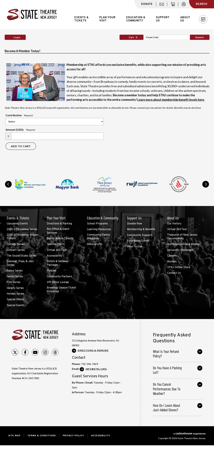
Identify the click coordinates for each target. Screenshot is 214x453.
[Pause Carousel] (196, 175)
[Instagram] (45, 352)
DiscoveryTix (94, 244)
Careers (172, 256)
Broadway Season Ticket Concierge (61, 289)
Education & (135, 19)
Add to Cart (21, 146)
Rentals (172, 261)
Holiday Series (15, 294)
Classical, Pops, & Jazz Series (20, 263)
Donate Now (134, 223)
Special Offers (15, 299)
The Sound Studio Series (21, 256)
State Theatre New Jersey (32, 14)
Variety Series (15, 288)
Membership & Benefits (141, 229)
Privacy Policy (73, 435)
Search (201, 4)
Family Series (15, 276)
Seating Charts (56, 244)
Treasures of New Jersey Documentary (182, 236)
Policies (51, 270)
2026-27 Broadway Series (22, 229)
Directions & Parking (59, 223)
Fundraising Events (138, 241)
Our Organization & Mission (183, 244)
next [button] (205, 184)
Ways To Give (134, 246)
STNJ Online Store (178, 267)
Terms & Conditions (41, 435)
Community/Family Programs (98, 236)
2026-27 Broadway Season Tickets (22, 236)
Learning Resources (99, 229)
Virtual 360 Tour (57, 250)
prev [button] (8, 184)
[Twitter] (15, 352)
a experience (189, 433)
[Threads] (55, 352)
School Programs (97, 223)
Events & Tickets (18, 218)
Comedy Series (16, 244)
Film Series (13, 282)
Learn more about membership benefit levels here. (171, 99)
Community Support (139, 235)
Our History (174, 223)
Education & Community (102, 218)
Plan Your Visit (56, 218)
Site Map (14, 435)
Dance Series (15, 270)
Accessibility (54, 256)
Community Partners (59, 276)
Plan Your (107, 19)
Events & (81, 19)
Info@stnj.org (96, 369)
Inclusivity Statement (180, 250)
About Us (173, 218)
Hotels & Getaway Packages (57, 263)
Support (163, 19)
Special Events (15, 305)
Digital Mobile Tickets (60, 238)
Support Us (134, 218)
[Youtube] (35, 352)
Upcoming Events (17, 223)
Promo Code (152, 37)
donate (147, 4)
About (185, 19)
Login (17, 37)
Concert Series (16, 250)
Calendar (203, 19)
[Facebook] (25, 352)
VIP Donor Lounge (58, 282)
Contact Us (174, 273)
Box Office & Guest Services (58, 230)
